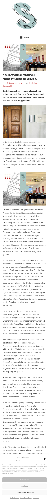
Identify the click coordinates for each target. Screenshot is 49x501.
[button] (45, 459)
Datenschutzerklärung (26, 497)
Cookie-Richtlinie (14, 497)
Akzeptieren (24, 480)
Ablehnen (24, 486)
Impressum (36, 497)
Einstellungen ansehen (24, 492)
